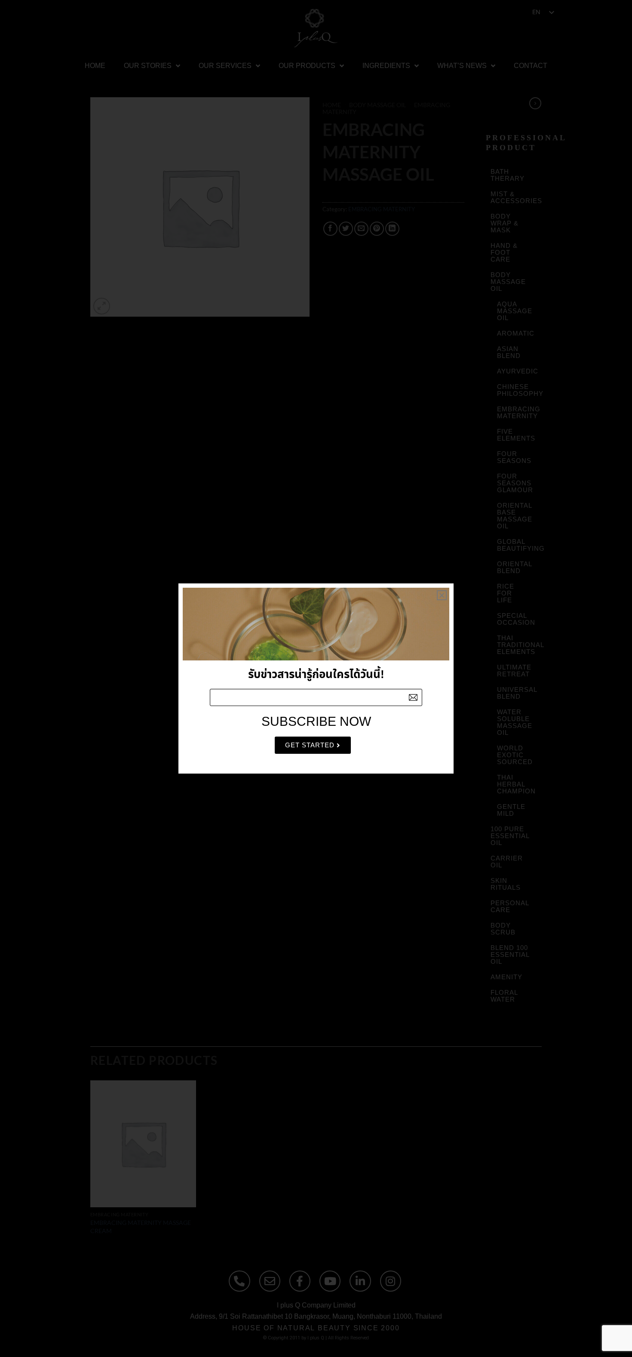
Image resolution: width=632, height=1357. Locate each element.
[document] (316, 678)
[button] (442, 595)
